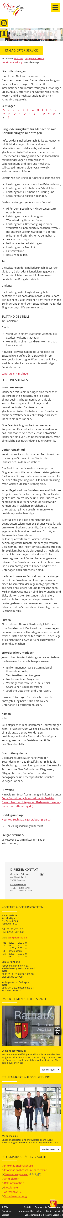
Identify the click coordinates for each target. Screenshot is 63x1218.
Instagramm (4, 23)
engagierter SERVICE (34, 58)
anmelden (59, 34)
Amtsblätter (11, 1178)
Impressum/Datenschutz (30, 1210)
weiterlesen (49, 1069)
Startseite (15, 11)
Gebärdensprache (33, 1214)
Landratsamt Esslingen (15, 373)
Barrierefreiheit (53, 1210)
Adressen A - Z (12, 1192)
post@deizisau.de (18, 884)
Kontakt (27, 1207)
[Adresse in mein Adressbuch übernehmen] (42, 874)
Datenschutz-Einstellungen (48, 1207)
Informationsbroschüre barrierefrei (25, 1170)
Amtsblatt (4, 34)
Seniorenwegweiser (16, 1174)
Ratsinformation (14, 1183)
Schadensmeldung (15, 1196)
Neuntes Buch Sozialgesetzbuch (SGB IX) (26, 819)
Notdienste (11, 1187)
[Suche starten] (55, 34)
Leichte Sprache (53, 1214)
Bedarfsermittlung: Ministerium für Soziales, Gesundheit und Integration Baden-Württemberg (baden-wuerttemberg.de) (31, 802)
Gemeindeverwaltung (12, 62)
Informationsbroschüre (18, 1165)
